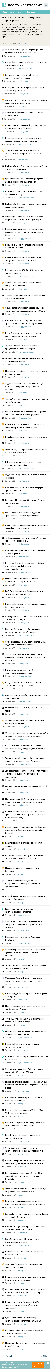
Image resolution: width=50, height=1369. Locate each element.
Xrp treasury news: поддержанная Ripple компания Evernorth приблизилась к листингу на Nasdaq (25, 657)
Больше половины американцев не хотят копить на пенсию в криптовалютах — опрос (25, 1202)
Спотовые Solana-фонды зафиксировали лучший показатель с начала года (24, 51)
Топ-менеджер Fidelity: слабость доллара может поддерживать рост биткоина (24, 759)
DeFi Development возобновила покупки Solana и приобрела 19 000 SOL (24, 592)
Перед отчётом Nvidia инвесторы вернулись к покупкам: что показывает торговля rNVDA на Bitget (26, 1084)
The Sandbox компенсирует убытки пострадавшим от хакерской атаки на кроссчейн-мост (22, 883)
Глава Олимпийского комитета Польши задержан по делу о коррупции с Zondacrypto (26, 747)
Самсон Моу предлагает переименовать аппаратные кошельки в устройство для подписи (23, 924)
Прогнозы (31, 12)
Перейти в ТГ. (38, 1365)
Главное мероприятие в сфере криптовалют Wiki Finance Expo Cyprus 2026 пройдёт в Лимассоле (25, 232)
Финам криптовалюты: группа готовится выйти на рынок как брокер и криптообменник (26, 734)
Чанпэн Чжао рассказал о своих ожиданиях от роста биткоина (26, 400)
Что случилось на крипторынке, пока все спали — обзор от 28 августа (26, 618)
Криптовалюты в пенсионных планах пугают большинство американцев (25, 1278)
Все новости (8, 12)
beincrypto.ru (23, 43)
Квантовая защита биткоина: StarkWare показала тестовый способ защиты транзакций (23, 1305)
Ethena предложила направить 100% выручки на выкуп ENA (26, 995)
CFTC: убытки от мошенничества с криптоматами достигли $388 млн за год (24, 1149)
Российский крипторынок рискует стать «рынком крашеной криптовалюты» (23, 139)
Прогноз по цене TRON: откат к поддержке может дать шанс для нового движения (25, 800)
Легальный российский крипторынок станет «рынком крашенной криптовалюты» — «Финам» (25, 952)
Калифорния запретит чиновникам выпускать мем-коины (26, 438)
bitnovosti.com (23, 849)
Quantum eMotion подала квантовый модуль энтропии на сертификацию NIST (26, 1190)
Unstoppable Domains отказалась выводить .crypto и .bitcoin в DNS (25, 1331)
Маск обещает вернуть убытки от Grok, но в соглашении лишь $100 (25, 63)
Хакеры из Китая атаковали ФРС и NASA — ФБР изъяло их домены (24, 1111)
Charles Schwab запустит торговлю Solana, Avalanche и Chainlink (24, 722)
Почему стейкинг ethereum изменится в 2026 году (26, 788)
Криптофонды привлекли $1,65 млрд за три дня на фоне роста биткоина (25, 127)
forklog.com (23, 81)
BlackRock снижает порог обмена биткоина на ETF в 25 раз (26, 1058)
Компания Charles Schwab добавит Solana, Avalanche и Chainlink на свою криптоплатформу (24, 566)
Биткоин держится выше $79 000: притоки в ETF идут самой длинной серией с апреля (25, 1291)
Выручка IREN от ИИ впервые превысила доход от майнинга (24, 246)
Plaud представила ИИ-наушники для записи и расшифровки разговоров (26, 526)
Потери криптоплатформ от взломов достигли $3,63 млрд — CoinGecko (22, 580)
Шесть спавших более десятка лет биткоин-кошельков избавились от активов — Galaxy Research (25, 830)
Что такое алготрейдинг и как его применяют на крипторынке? (26, 552)
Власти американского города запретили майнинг (24, 844)
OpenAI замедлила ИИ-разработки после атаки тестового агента (24, 1240)
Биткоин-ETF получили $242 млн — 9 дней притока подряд (25, 501)
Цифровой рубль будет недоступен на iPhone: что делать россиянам (26, 167)
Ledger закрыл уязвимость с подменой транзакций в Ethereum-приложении (22, 514)
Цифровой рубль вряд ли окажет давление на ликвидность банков (26, 205)
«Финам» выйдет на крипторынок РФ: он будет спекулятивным (24, 360)
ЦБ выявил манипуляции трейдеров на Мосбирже (22, 938)
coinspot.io (23, 663)
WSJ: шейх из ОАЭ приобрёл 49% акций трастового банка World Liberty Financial (23, 322)
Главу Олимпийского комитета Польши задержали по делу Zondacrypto (23, 684)
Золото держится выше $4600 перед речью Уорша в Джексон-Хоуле (25, 967)
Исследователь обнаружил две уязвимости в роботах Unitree (26, 372)
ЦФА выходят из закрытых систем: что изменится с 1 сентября (23, 463)
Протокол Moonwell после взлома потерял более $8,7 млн (25, 1344)
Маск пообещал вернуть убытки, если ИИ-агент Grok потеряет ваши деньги (24, 857)
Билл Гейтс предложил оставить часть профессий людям (22, 1136)
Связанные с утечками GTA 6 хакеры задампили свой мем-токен (21, 76)
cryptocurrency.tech (26, 68)
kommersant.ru (25, 701)
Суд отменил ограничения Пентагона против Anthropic (25, 476)
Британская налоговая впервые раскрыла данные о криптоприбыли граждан (24, 180)
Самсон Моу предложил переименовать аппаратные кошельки (23, 284)
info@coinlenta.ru (10, 1356)
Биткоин (20, 12)
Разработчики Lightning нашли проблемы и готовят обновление (25, 897)
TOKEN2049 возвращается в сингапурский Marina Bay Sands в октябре (24, 1020)
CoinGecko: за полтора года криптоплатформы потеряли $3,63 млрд (26, 1215)
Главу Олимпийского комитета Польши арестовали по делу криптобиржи (23, 334)
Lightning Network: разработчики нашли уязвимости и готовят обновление (23, 630)
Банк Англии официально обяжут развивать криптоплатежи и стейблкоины (25, 1124)
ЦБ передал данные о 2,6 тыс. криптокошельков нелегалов (19, 910)
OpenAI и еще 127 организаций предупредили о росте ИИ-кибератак (26, 451)
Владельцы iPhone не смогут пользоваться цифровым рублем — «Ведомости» (24, 426)
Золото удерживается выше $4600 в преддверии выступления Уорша (22, 347)
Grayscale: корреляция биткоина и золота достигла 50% (24, 114)
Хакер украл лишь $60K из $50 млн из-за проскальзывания (24, 271)
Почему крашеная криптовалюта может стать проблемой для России (26, 1007)
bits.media (22, 106)
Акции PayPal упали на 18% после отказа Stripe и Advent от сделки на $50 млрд (24, 218)
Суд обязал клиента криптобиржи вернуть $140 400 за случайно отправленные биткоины (24, 386)
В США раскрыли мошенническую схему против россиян (23, 19)
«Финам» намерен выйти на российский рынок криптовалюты (26, 696)
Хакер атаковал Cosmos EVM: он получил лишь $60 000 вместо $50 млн (24, 1070)
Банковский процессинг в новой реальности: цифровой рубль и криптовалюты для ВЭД (25, 1162)
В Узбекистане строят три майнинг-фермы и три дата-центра (25, 489)
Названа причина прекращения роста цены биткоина (24, 869)
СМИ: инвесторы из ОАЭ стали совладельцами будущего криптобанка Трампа (26, 643)
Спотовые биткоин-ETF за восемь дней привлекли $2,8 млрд (23, 1266)
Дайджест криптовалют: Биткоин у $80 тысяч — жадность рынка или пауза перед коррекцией (26, 773)
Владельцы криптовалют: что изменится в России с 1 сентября (24, 1253)
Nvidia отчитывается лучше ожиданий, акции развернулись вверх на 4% (25, 1033)
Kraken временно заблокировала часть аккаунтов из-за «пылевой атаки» (23, 259)
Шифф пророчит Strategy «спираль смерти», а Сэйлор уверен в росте (26, 89)
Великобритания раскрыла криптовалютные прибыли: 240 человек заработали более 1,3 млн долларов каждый (26, 814)
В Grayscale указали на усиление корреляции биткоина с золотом (25, 605)
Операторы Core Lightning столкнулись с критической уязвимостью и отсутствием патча (24, 980)
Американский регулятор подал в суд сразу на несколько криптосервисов (26, 101)
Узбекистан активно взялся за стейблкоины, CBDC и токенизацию (25, 296)
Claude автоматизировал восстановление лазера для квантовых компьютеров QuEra (25, 309)
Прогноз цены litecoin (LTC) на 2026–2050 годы (24, 709)
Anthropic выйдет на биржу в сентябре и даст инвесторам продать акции (26, 539)
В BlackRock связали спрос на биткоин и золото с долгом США (23, 1099)
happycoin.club (24, 56)
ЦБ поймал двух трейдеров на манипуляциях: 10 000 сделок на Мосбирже (26, 1228)
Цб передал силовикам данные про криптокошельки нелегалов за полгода (23, 1319)
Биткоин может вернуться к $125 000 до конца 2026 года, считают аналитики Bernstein (24, 1176)
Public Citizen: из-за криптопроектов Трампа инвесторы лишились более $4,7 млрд (25, 413)
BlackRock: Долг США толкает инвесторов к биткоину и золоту (25, 193)
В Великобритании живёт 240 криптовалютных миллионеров (19, 671)
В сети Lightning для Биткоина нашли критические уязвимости (22, 1045)
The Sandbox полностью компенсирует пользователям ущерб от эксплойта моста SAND (25, 153)
